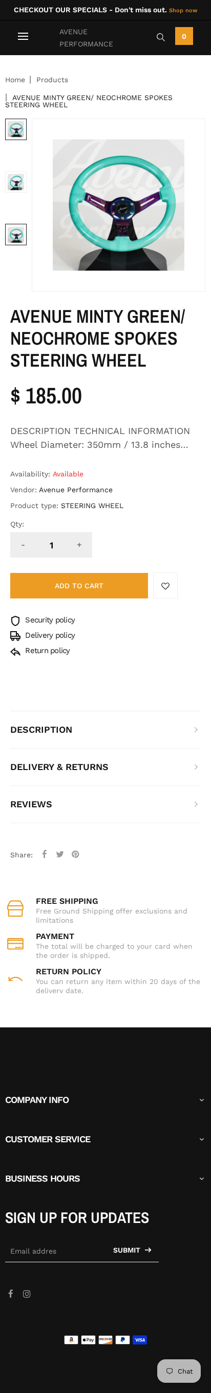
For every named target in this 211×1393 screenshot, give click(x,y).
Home (15, 80)
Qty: (17, 524)
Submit (127, 1250)
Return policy (46, 650)
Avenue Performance (86, 38)
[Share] (44, 853)
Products (52, 80)
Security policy (49, 620)
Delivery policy (49, 635)
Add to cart (79, 586)
